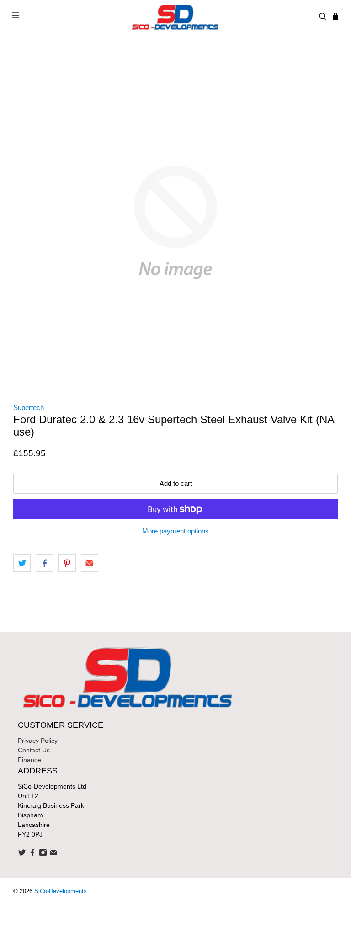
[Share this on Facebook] (44, 563)
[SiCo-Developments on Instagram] (43, 854)
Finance (29, 759)
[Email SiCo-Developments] (53, 854)
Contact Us (34, 750)
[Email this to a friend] (89, 563)
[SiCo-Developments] (175, 16)
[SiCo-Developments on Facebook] (32, 854)
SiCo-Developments (60, 891)
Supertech (28, 407)
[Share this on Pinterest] (67, 563)
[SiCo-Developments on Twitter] (22, 854)
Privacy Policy (38, 740)
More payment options (175, 531)
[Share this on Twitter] (22, 563)
